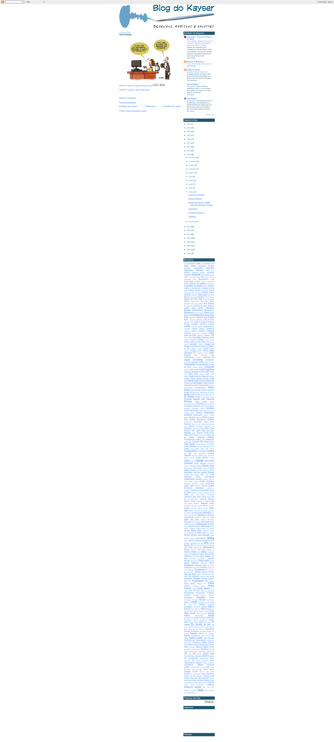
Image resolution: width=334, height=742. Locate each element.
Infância (196, 481)
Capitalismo (210, 328)
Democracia (188, 383)
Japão (208, 496)
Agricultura (210, 268)
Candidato (192, 216)
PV (195, 604)
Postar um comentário (127, 102)
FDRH (206, 428)
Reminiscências (188, 617)
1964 (198, 263)
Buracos (200, 317)
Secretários (210, 640)
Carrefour (204, 333)
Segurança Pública (200, 642)
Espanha (199, 412)
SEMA (191, 644)
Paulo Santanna (202, 574)
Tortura (211, 660)
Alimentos (210, 272)
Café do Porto (208, 319)
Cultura (186, 376)
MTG (198, 545)
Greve (212, 466)
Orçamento (194, 560)
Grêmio (205, 465)
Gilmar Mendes (202, 457)
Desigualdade (188, 387)
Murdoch (207, 545)
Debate (193, 378)
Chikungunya (210, 342)
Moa (212, 540)
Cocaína (205, 353)
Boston (197, 312)
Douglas (211, 394)
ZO (192, 692)
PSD (189, 602)
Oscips (212, 560)
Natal (191, 547)
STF (185, 653)
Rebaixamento (188, 611)
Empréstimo (188, 406)
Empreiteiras (200, 404)
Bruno (195, 317)
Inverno (211, 490)
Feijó (198, 430)
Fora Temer (189, 444)
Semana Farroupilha (200, 644)
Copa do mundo (197, 362)
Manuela (211, 524)
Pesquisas (188, 578)
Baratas (207, 297)
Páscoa (211, 572)
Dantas (186, 378)
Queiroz (204, 606)
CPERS (202, 372)
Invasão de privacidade (199, 490)
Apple (212, 279)
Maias (199, 521)
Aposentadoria (203, 279)
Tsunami (211, 669)
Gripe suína (197, 468)
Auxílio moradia (189, 292)
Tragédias (211, 662)
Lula (186, 519)
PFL (185, 581)
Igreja (198, 477)
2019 (189, 135)
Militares (198, 540)
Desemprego (203, 385)
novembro (193, 161)
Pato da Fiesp (190, 574)
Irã (185, 492)
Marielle (187, 530)
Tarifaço (206, 653)
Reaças (208, 609)
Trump (205, 669)
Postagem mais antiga (171, 106)
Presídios (211, 595)
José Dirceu (209, 501)
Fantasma (207, 426)
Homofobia (188, 472)
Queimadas (196, 606)
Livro (204, 517)
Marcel (186, 526)
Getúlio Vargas (189, 457)
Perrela (212, 576)
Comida (198, 357)
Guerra (186, 470)
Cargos (194, 330)
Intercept (204, 485)
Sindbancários (196, 649)
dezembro (193, 157)
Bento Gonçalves (208, 299)
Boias (192, 305)
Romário (201, 629)
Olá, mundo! (191, 86)
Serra (186, 647)
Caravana (187, 330)
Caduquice (199, 319)
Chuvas (201, 346)
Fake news (209, 421)
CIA (206, 346)
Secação (211, 638)
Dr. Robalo (189, 396)
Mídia (210, 537)
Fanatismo (199, 426)
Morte (212, 543)
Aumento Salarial (194, 290)
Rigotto (201, 622)
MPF (191, 545)
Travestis (193, 667)
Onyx (186, 558)
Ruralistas (194, 633)
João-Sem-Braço (193, 499)
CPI (207, 371)
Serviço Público (202, 647)
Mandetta (192, 524)
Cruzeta (201, 374)
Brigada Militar (208, 315)
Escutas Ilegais (189, 412)
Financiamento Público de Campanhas (199, 439)
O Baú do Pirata (193, 70)
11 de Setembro (190, 263)
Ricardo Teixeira (193, 622)
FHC (191, 435)
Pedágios (195, 576)
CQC (185, 374)
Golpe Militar (209, 461)
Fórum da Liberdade (203, 446)
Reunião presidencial (200, 620)
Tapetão (199, 653)
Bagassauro (202, 295)
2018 (189, 139)
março (191, 192)
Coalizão (199, 353)
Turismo (195, 671)
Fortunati (192, 446)
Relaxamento (199, 615)
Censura (204, 337)
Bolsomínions (197, 310)
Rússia (201, 633)
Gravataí (186, 466)
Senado (142, 90)
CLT (194, 353)
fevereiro (192, 222)
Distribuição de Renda (207, 392)
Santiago (194, 635)
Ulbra (198, 673)
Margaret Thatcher (195, 528)
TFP (193, 660)
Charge (200, 340)
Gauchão (187, 455)
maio (191, 184)
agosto (192, 173)
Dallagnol (204, 376)
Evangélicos (201, 419)
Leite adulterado (204, 513)
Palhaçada (204, 563)
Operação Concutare (197, 558)
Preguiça (187, 595)
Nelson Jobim (197, 547)
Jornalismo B (200, 501)
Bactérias (187, 294)
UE (191, 673)
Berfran (186, 301)
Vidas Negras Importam (191, 682)
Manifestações (201, 524)
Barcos (212, 297)
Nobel (199, 549)
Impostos (198, 479)
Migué (186, 540)
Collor (212, 355)
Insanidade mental (198, 483)
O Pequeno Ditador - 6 (196, 213)
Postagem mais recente (128, 106)
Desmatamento (200, 387)
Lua (208, 517)
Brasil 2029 (188, 315)
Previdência (188, 597)
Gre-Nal (193, 466)
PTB (190, 604)
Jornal (192, 501)
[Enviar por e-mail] (154, 85)
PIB (189, 581)
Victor (212, 680)
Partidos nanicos (201, 572)
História (212, 470)
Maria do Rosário (208, 528)
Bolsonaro (189, 312)
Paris (207, 569)
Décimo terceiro (203, 378)
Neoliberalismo (208, 547)
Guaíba (205, 468)
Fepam (206, 432)
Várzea (186, 678)
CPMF (212, 372)
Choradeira (194, 346)
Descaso (195, 385)
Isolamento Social (208, 492)
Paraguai (203, 567)
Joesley (187, 501)
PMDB (138, 90)
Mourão (187, 545)
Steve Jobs (210, 651)
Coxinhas (209, 369)
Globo (187, 460)
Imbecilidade (209, 477)
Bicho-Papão (195, 301)
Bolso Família (197, 308)
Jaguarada (188, 496)
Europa (192, 419)
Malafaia (186, 524)
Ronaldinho (210, 629)
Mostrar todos (210, 114)
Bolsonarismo (209, 310)
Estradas (192, 417)
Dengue (211, 383)
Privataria (200, 597)
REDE (212, 611)
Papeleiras (188, 567)
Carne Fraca (196, 333)
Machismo (187, 521)
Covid (202, 369)
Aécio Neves (190, 266)
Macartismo (210, 519)
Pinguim (211, 581)
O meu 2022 (191, 101)
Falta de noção (196, 424)
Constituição (209, 359)
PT (185, 604)
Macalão (203, 519)
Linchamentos (189, 517)
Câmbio (200, 326)
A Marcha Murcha (195, 199)
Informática (210, 481)
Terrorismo (187, 660)
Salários (187, 635)
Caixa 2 (197, 321)
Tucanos (187, 671)
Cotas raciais (194, 369)
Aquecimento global (192, 281)
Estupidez (199, 417)
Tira (198, 660)
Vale (194, 676)
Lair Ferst (211, 505)
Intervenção (188, 488)
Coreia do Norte (209, 362)
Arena (186, 283)
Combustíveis (189, 357)
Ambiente (196, 274)
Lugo (212, 517)
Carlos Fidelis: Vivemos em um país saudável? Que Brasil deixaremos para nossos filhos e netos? (199, 43)
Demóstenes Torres (200, 383)
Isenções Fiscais (197, 492)
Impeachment (189, 479)
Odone (201, 554)
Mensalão (206, 535)
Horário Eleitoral (207, 472)
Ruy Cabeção (209, 633)
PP (194, 590)
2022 (189, 124)
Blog (205, 303)
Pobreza (187, 586)
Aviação (205, 292)
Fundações (203, 451)
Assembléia (198, 286)
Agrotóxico (200, 270)
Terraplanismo (204, 658)
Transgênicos (189, 664)
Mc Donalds (210, 533)
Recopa (206, 611)
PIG (206, 581)
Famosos (191, 426)
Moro (206, 543)
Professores (187, 599)
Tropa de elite (197, 669)
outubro (192, 165)
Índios (190, 481)
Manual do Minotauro (195, 62)
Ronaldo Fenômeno (191, 631)
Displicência (195, 392)
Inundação (187, 490)
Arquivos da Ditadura (197, 283)
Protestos (202, 600)
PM (205, 583)
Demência (202, 380)
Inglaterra (187, 483)
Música (212, 545)
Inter (192, 486)
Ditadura (187, 394)
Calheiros (203, 324)
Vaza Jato (193, 678)
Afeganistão (198, 268)
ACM (212, 263)
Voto (204, 687)
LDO (195, 510)
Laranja (187, 508)
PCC (212, 574)
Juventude (194, 505)
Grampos (203, 463)
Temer (205, 656)
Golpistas (188, 463)
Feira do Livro (207, 430)
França (212, 446)
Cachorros (192, 319)
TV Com (206, 671)
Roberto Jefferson (194, 626)
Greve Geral (188, 468)
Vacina (186, 676)
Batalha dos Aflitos (191, 299)
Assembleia (188, 286)
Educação (210, 399)
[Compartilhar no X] (158, 85)
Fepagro (200, 432)
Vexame (207, 680)
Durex (212, 397)
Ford (208, 444)
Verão (194, 680)
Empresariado (210, 404)
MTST (202, 545)
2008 (189, 246)
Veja (199, 678)
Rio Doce (208, 622)
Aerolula (211, 265)
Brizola (191, 317)
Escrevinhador (193, 84)
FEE (193, 430)
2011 (189, 234)
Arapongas (210, 281)
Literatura (198, 517)
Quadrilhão (210, 604)
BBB (200, 299)
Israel (186, 494)
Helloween (199, 470)
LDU (198, 510)
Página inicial (150, 106)
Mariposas (206, 530)
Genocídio (211, 455)
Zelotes (212, 690)
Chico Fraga (200, 342)
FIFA (209, 435)
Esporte (206, 415)
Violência (210, 685)
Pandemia (189, 565)
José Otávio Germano (191, 503)
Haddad (193, 470)
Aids (212, 270)
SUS (190, 653)
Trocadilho (187, 669)
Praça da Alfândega (207, 590)
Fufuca (212, 448)
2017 (189, 143)
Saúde (199, 638)
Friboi (202, 448)
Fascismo (188, 428)
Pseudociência (202, 602)
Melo (200, 535)
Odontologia (192, 209)
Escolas (201, 410)
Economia (188, 399)
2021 (189, 128)
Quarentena (188, 606)
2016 (189, 147)
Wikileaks (187, 690)
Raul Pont (198, 609)
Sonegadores (202, 651)
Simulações (187, 649)
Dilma (187, 390)
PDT (185, 576)
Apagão (211, 277)
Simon (148, 90)
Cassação (200, 335)
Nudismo (209, 549)
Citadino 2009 (195, 350)
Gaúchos (194, 455)
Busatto (211, 317)
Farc (212, 426)
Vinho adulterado (197, 684)
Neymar (187, 549)
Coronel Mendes (202, 364)
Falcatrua (187, 424)
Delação (191, 381)
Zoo (195, 692)
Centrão (211, 337)
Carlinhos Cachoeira (206, 331)
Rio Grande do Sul (200, 624)
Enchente (196, 406)
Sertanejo (192, 647)
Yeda (200, 689)
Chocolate (193, 344)
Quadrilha (201, 604)
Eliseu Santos (201, 401)
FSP (207, 448)
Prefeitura (210, 592)
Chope (201, 344)
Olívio (202, 556)
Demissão (210, 381)
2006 (189, 253)
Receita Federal (199, 611)
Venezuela (188, 680)
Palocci (211, 563)
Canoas (194, 328)
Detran (211, 387)
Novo (204, 549)
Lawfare (191, 510)
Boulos (201, 312)
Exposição (198, 421)
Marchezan (205, 526)
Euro (186, 419)
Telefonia (191, 656)
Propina (194, 599)
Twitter (212, 671)
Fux (185, 453)
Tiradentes (204, 660)
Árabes (203, 281)
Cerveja (186, 339)
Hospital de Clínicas (191, 474)
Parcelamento (200, 570)
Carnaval (187, 333)
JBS (212, 496)
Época (203, 408)
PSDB (194, 602)
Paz (209, 574)
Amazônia (187, 274)
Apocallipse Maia (190, 279)
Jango (204, 496)
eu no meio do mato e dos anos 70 (199, 64)
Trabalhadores (189, 662)
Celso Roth (196, 337)
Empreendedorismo (190, 404)
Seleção (211, 642)
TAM (194, 653)
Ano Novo (201, 277)
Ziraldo (189, 692)
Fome (212, 441)
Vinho (186, 684)
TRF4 (197, 667)
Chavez (187, 342)
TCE (185, 656)
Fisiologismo (187, 441)
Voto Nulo (210, 687)
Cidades (193, 348)
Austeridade (204, 290)
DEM (196, 381)
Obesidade (210, 551)
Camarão (194, 326)
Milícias (191, 540)
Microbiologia (201, 538)
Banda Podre (194, 297)
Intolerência (210, 488)
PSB (185, 602)
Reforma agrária (202, 613)
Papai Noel (210, 565)
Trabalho (199, 662)
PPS (198, 590)
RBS (203, 609)
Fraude (186, 448)
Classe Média (208, 350)
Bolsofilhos (210, 308)
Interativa (197, 485)
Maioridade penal (207, 521)
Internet (211, 486)
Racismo (187, 609)
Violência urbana (192, 687)
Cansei (201, 328)
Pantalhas (198, 565)
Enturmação (195, 408)
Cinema (186, 350)
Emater (212, 401)
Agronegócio (188, 270)
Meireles (194, 535)
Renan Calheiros (200, 617)
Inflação (202, 481)
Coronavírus (189, 364)
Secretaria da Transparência (195, 640)
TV (200, 671)
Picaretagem (198, 581)
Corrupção (209, 367)
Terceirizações (193, 658)
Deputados (188, 385)
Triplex (207, 667)
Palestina (194, 563)
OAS (198, 551)
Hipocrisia (206, 470)
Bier (202, 301)
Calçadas (194, 324)
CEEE (190, 337)
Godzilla (192, 460)
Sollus (195, 651)
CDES (186, 337)
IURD (192, 494)
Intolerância (200, 488)
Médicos (187, 535)
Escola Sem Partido (191, 410)
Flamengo (195, 441)
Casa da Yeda (190, 335)
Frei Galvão (195, 448)
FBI (202, 428)
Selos (186, 644)
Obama (204, 552)
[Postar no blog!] (156, 85)
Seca (205, 638)
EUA (204, 417)
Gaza (200, 455)
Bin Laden (209, 301)
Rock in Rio (205, 626)
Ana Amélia (205, 274)
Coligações (204, 355)
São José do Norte (204, 635)
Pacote (186, 563)
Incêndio (205, 479)
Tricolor (202, 667)
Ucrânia (187, 673)
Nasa (186, 547)
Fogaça (206, 442)
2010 (189, 238)
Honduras (196, 472)
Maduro (194, 521)
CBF (212, 335)
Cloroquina (188, 353)
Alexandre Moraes (198, 272)
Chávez (193, 342)
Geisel (205, 455)
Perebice (202, 576)
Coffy (195, 355)
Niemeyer (193, 549)
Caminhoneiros (208, 326)
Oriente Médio (203, 560)
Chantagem (193, 339)
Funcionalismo (191, 451)
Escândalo (210, 408)
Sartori (192, 638)
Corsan (186, 369)
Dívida (193, 394)
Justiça (211, 503)
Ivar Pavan (200, 494)
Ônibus (207, 556)
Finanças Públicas (205, 437)
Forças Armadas (201, 444)
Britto (186, 317)
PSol (212, 602)
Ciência (200, 348)
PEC (189, 576)
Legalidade (204, 510)
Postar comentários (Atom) (136, 111)
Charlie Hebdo (209, 339)
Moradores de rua (197, 543)
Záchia (207, 690)
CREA (190, 374)
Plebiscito (199, 583)
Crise (196, 374)
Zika (185, 692)
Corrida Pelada (198, 367)
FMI (201, 442)
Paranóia (191, 569)
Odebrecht (195, 554)
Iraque (189, 492)
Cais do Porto (188, 321)
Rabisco (211, 606)
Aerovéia (187, 268)
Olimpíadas (195, 556)
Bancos (186, 297)
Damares (211, 376)
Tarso (212, 653)
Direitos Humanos (207, 390)
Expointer (210, 419)
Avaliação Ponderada (196, 195)
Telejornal (198, 656)
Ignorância (188, 477)
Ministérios (206, 540)
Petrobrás (196, 578)
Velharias (205, 678)
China (186, 344)
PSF (208, 602)
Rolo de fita (193, 629)
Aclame (207, 263)
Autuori (211, 290)
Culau (212, 374)
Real (212, 609)
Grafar (196, 463)
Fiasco (196, 435)
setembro (192, 169)
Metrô (212, 535)
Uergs (194, 673)
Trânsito (200, 665)
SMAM (191, 651)
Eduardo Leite (199, 399)
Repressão (210, 617)
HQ (202, 474)
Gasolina (211, 453)
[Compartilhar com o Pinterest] (163, 85)
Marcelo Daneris (195, 526)
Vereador (200, 680)
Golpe (199, 460)
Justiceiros (187, 505)
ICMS (212, 474)
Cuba (207, 374)
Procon (211, 597)
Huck (206, 474)
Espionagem (197, 415)
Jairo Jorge (197, 496)
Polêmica (195, 586)
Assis (205, 286)
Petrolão (204, 578)
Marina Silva (196, 530)
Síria (209, 649)
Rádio (192, 609)
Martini (199, 533)
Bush (186, 319)
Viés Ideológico (203, 682)
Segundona (187, 642)
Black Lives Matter (197, 303)
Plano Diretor (189, 583)
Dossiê (206, 394)
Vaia (191, 676)
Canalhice (187, 328)
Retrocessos (188, 620)
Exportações (188, 421)
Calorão (211, 324)
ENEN (202, 406)
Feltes (194, 432)
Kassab (200, 505)
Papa (204, 565)
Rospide (208, 631)
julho (191, 177)
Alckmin (187, 272)
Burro (206, 317)
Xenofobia (193, 690)
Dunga (198, 397)
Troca (212, 667)
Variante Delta (209, 676)
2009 (189, 242)
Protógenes (210, 599)
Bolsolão (187, 310)
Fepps (212, 432)
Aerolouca (202, 265)
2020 (189, 132)
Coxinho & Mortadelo (191, 372)
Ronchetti (202, 631)
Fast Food (196, 428)
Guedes (211, 468)
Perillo (207, 576)
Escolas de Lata (209, 410)
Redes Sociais (190, 613)
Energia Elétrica (209, 406)
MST (195, 545)
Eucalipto (210, 417)
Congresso (131, 90)
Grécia (198, 466)
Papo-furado (196, 567)
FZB (189, 453)
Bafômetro (194, 294)
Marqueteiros (192, 533)
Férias (186, 435)
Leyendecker (192, 515)
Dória (202, 394)
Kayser (205, 505)
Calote (187, 326)
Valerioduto (199, 676)
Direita (192, 390)
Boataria (211, 303)
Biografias (187, 303)
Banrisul (201, 297)
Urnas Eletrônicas (207, 673)
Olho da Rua (209, 554)
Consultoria (187, 362)
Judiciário (204, 503)
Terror (212, 658)
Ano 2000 (192, 277)
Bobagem (187, 305)
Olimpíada (187, 556)
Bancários (211, 294)
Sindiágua (204, 649)
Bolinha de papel (201, 305)
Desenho (211, 385)
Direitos (198, 390)
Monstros (187, 543)
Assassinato (210, 283)
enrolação (187, 408)
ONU (212, 556)
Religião (211, 615)
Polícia (203, 586)
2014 (189, 155)
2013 (189, 227)
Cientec (206, 348)
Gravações (211, 463)
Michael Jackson (189, 538)
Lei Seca (194, 512)
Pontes (194, 588)
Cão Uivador (192, 99)
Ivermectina (210, 494)
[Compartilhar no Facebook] (161, 85)
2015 (189, 151)
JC (185, 499)
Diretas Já (188, 392)
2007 (189, 250)
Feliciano (187, 433)
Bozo (206, 312)
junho (191, 180)
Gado (195, 453)
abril (191, 188)
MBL (204, 533)
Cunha (191, 376)
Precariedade (189, 592)
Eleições (188, 401)
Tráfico (205, 662)
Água (208, 270)
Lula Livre (194, 519)
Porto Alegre (204, 588)
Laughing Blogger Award (199, 508)
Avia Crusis (197, 292)
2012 (189, 230)
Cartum (211, 333)
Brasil (212, 312)
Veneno (211, 678)
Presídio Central (199, 595)
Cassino (207, 335)
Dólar (198, 394)
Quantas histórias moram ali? (197, 72)
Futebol (210, 451)
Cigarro (212, 348)
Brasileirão (198, 315)
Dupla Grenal (205, 397)
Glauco (212, 457)
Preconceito (200, 592)
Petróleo (211, 578)
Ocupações (187, 554)
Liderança (210, 515)
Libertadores (201, 515)
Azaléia (211, 292)
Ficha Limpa (203, 435)
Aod (207, 277)
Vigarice (211, 682)
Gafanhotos (202, 453)
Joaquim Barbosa (207, 499)
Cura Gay (197, 376)
